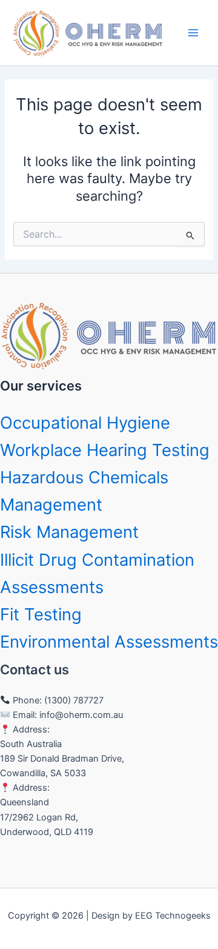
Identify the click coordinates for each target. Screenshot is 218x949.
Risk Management (69, 531)
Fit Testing (41, 614)
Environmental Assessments (109, 641)
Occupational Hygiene (85, 422)
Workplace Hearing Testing (105, 450)
